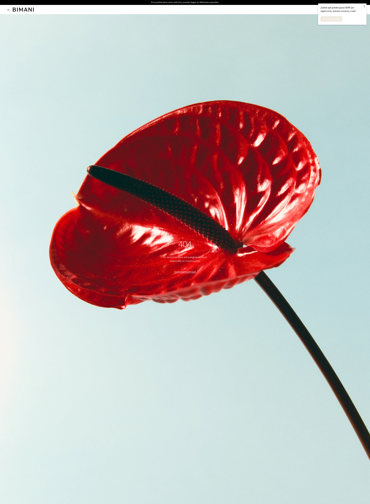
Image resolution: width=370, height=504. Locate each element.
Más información (331, 19)
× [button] (364, 6)
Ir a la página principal (185, 271)
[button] (9, 10)
